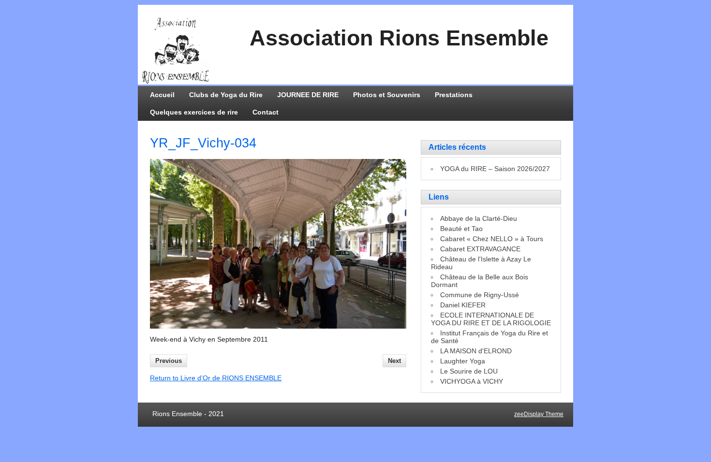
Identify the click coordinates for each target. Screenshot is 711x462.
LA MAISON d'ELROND (476, 351)
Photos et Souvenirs (386, 95)
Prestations (454, 95)
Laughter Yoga (462, 361)
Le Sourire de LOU (469, 371)
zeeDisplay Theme (538, 414)
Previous (168, 360)
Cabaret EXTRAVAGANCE (480, 249)
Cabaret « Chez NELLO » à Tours (491, 239)
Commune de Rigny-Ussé (479, 295)
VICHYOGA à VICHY (471, 381)
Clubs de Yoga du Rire (226, 95)
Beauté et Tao (461, 228)
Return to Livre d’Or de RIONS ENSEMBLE (215, 378)
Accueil (162, 95)
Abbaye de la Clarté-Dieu (478, 218)
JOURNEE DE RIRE (308, 95)
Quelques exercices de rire (194, 112)
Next (394, 360)
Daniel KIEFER (463, 305)
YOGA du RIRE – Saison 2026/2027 (495, 169)
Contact (265, 112)
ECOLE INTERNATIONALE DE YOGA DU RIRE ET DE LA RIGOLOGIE (491, 319)
